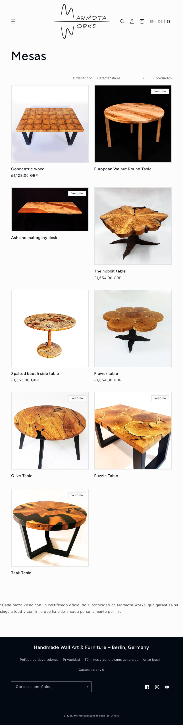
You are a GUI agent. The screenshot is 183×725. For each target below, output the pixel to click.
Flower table (106, 373)
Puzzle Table (106, 475)
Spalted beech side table (35, 373)
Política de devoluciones (39, 659)
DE (160, 21)
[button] (13, 21)
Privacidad (71, 659)
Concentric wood (28, 168)
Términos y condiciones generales (111, 659)
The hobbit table (110, 271)
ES (168, 21)
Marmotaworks (83, 715)
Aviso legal (151, 659)
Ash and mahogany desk (34, 237)
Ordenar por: (83, 78)
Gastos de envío (91, 669)
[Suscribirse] (86, 686)
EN (152, 21)
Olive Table (22, 475)
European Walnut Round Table (123, 168)
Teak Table (21, 572)
